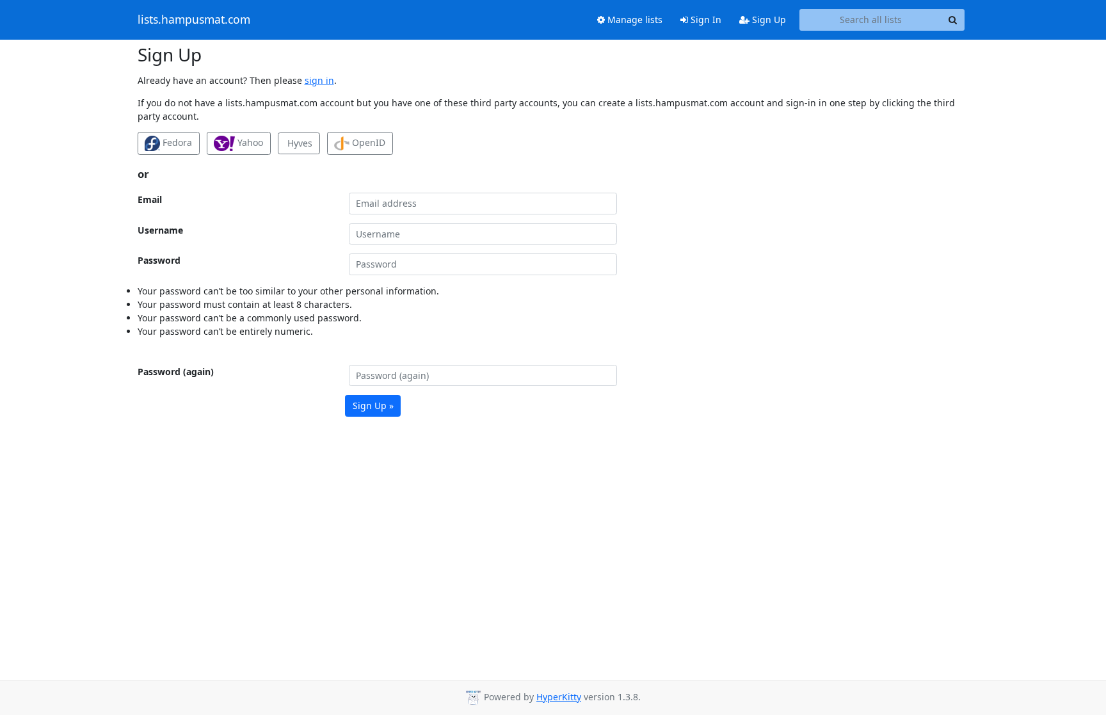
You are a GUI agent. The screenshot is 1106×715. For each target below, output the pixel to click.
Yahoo (249, 142)
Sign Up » (373, 405)
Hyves (298, 143)
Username (160, 230)
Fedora (176, 142)
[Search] (953, 20)
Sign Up (767, 19)
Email (150, 199)
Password (159, 260)
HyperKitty (558, 697)
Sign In (704, 19)
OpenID (367, 142)
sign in (319, 80)
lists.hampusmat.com (194, 20)
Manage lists (633, 19)
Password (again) (176, 372)
